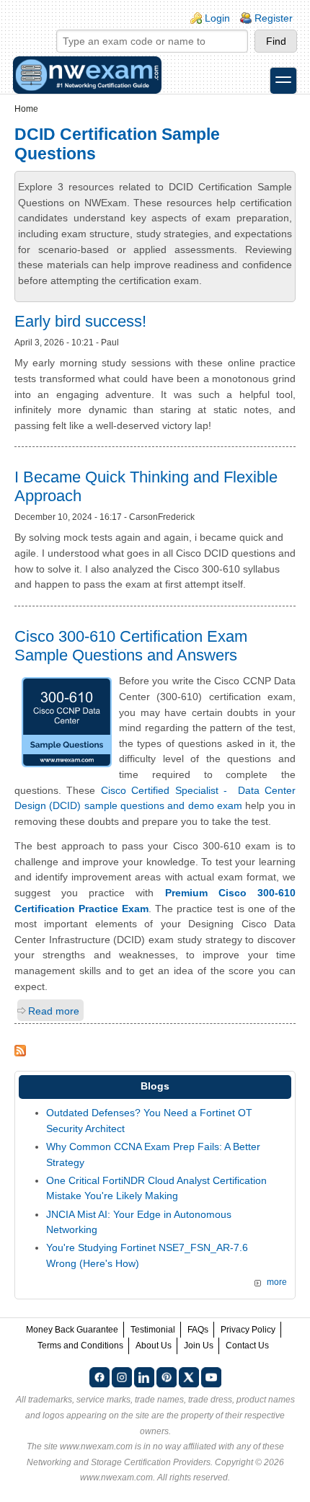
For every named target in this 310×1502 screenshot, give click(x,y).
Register (273, 18)
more (277, 1282)
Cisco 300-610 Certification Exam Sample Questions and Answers (130, 645)
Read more (53, 1011)
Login (217, 18)
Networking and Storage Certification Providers (119, 1462)
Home (26, 109)
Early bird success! (80, 321)
